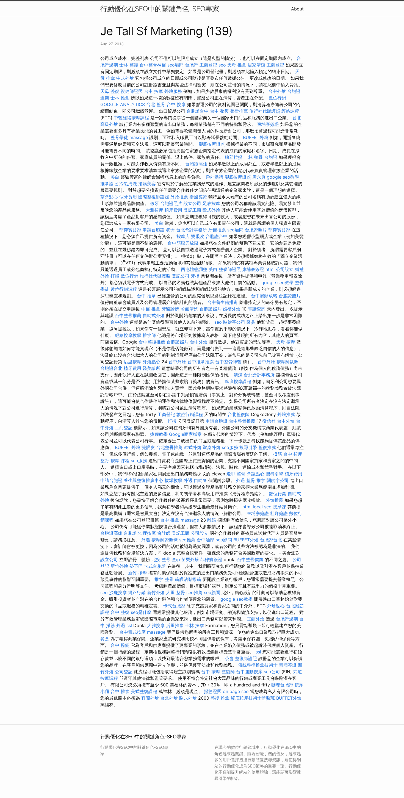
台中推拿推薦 (200, 361)
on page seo (236, 691)
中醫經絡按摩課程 (131, 117)
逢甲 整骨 (235, 473)
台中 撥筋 (119, 645)
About (297, 9)
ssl (129, 625)
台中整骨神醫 (153, 65)
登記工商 (192, 210)
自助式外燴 (154, 315)
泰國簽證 (198, 196)
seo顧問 (175, 65)
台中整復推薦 (152, 342)
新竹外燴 (119, 566)
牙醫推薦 (217, 229)
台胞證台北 (111, 368)
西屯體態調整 (194, 269)
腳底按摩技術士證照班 (253, 698)
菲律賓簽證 (130, 229)
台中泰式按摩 (132, 632)
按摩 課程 (119, 460)
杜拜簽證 (279, 513)
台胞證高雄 (196, 164)
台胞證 (191, 65)
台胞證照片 (171, 203)
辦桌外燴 (211, 447)
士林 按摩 (194, 625)
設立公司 (192, 203)
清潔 (238, 375)
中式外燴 (125, 78)
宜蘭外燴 (255, 619)
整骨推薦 (239, 111)
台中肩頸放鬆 (264, 295)
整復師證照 (246, 658)
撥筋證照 (213, 691)
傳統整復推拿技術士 (258, 665)
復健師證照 (132, 91)
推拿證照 (109, 183)
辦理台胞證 (282, 685)
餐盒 (170, 229)
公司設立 (285, 269)
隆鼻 (251, 322)
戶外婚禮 (214, 177)
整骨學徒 (119, 137)
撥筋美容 (147, 183)
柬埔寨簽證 (268, 124)
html (270, 269)
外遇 (188, 480)
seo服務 (230, 447)
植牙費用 (173, 210)
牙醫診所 (170, 309)
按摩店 (183, 236)
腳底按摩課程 (238, 381)
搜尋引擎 (248, 447)
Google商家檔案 (185, 434)
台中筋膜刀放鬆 (183, 243)
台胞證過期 (287, 619)
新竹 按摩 (137, 572)
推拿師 (149, 335)
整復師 (228, 671)
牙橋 (195, 276)
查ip (176, 559)
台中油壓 (205, 539)
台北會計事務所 (191, 229)
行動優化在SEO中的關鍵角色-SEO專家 (159, 8)
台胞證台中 (198, 111)
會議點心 (255, 473)
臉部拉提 (233, 157)
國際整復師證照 (153, 196)
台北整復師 (239, 414)
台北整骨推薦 (169, 447)
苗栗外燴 (190, 559)
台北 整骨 (155, 104)
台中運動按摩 (249, 671)
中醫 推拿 (150, 309)
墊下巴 (136, 566)
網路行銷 (137, 592)
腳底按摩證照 (211, 144)
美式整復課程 (144, 691)
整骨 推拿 (255, 480)
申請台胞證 (154, 229)
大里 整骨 (175, 592)
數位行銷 (277, 98)
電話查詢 (256, 309)
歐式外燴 (211, 210)
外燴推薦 (179, 196)
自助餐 (200, 480)
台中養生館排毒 (222, 302)
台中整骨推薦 (128, 315)
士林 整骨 (253, 157)
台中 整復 (219, 111)
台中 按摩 (153, 91)
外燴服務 (173, 91)
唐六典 (258, 177)
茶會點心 (109, 196)
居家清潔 (256, 65)
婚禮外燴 (231, 309)
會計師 (163, 533)
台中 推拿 (146, 295)
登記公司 (180, 276)
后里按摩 (132, 361)
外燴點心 (151, 361)
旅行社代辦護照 (264, 111)
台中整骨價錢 (250, 559)
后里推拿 (175, 625)
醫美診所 (151, 368)
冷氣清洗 (128, 183)
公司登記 (123, 671)
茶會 (229, 658)
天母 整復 (109, 91)
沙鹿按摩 (147, 533)
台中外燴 (277, 91)
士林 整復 (128, 65)
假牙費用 (128, 196)
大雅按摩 (154, 210)
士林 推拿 (119, 98)
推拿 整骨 (163, 579)
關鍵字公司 (234, 322)
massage (138, 137)
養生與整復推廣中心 (143, 480)
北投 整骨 (160, 559)
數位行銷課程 (123, 289)
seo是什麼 (141, 612)
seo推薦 (187, 539)
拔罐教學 (159, 434)
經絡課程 (290, 111)
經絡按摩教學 (128, 335)
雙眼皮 (197, 236)
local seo (262, 506)
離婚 (211, 520)
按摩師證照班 (164, 539)
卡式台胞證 (155, 566)
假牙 (154, 203)
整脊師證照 (230, 269)
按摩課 (279, 506)
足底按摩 (211, 203)
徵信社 (269, 421)
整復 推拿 (220, 698)
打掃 (114, 276)
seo (222, 65)
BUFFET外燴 (255, 137)
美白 (114, 177)
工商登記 (208, 65)
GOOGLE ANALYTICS (122, 104)
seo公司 (272, 671)
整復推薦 (267, 447)
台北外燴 (169, 698)
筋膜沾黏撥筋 (188, 579)
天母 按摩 (285, 342)
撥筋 (277, 454)
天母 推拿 (236, 65)
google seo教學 (283, 177)
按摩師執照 (287, 361)
